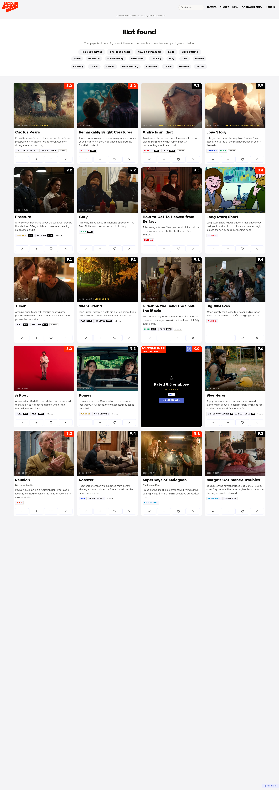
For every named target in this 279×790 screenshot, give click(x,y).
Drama (94, 67)
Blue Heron (217, 395)
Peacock (24, 235)
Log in (270, 7)
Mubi (37, 414)
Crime (168, 67)
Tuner (20, 306)
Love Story (216, 132)
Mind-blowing (115, 59)
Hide (65, 159)
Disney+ (212, 151)
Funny (77, 59)
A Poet (21, 395)
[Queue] (36, 159)
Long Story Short (222, 217)
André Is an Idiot (158, 132)
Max (82, 498)
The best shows (120, 52)
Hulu (223, 151)
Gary (83, 217)
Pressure (23, 217)
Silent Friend (90, 306)
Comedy (78, 67)
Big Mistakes (218, 306)
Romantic (94, 59)
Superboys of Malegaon (165, 480)
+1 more (63, 151)
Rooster (86, 480)
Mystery (184, 67)
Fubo (19, 502)
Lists (171, 52)
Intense (199, 59)
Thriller (110, 67)
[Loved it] (51, 159)
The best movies (91, 52)
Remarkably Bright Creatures (105, 132)
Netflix (87, 151)
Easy (171, 59)
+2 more (59, 235)
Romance (151, 67)
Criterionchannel (27, 151)
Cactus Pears (27, 132)
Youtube (44, 235)
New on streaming (149, 52)
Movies (212, 7)
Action (200, 67)
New (235, 7)
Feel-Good (137, 59)
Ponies (85, 395)
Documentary (130, 67)
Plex (168, 151)
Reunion (22, 480)
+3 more (181, 151)
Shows (224, 7)
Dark (184, 59)
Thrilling (156, 59)
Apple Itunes (49, 151)
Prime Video (150, 502)
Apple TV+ (230, 498)
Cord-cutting (252, 7)
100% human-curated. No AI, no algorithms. (141, 16)
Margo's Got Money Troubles (233, 480)
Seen (22, 159)
